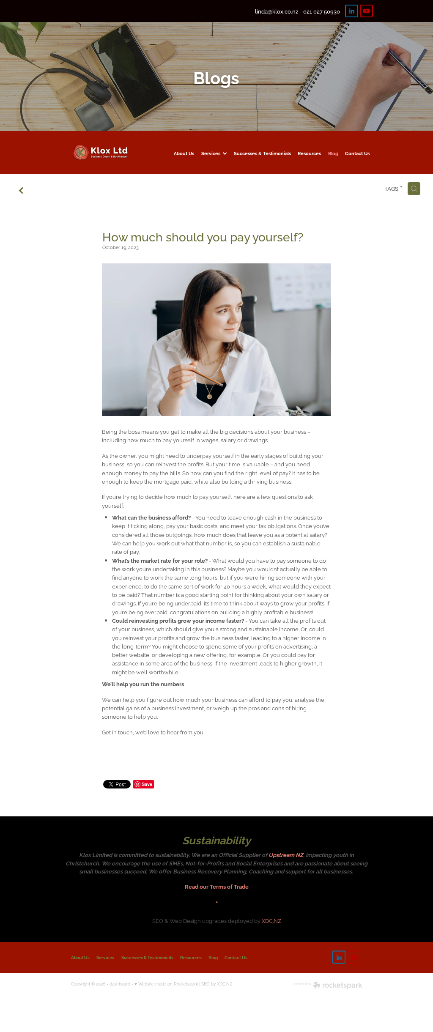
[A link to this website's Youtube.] (366, 11)
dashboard (120, 983)
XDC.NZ (271, 920)
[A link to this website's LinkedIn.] (351, 11)
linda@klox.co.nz (276, 11)
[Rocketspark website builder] (327, 985)
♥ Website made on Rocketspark (166, 983)
